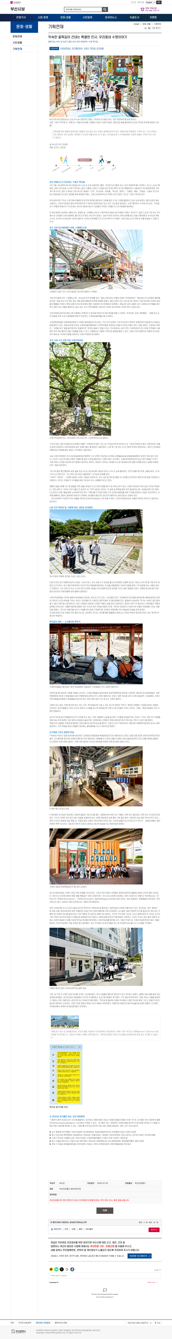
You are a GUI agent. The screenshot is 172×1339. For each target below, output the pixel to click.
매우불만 (89, 1229)
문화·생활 (146, 24)
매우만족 (57, 1229)
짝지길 (92, 48)
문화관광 (17, 36)
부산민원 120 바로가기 (138, 1256)
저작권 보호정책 (24, 1323)
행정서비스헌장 (61, 1323)
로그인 (133, 2)
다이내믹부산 (65, 48)
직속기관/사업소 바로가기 (138, 1323)
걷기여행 (100, 48)
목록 (105, 1210)
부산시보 (17, 9)
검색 (105, 9)
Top (158, 1323)
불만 (80, 1229)
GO (159, 2)
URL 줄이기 (156, 28)
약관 (12, 1323)
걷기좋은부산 (77, 48)
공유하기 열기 (145, 28)
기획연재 (17, 49)
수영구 (86, 48)
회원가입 (140, 2)
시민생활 (17, 42)
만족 (66, 1229)
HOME (136, 24)
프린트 (149, 28)
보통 (73, 1229)
